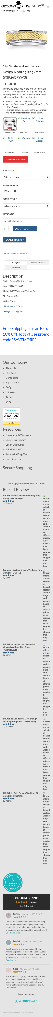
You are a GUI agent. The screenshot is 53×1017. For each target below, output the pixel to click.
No (15, 191)
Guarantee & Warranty (18, 435)
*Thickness (9, 306)
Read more (15, 933)
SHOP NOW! (12, 348)
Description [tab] (16, 263)
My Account (12, 382)
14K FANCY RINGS (18, 253)
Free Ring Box (13, 458)
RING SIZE (9, 170)
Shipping (10, 392)
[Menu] (48, 6)
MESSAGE (8, 214)
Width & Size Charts (17, 449)
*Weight (7, 311)
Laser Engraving (15, 444)
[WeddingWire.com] (26, 1002)
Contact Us (12, 377)
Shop (8, 401)
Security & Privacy (16, 439)
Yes (7, 191)
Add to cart (24, 228)
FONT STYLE (10, 199)
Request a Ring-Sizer (17, 454)
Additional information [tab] (38, 263)
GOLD (28, 253)
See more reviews (27, 994)
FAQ (8, 387)
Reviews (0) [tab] (16, 267)
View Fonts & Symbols (15, 159)
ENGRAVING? (10, 185)
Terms (9, 396)
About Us (11, 368)
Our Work (11, 372)
